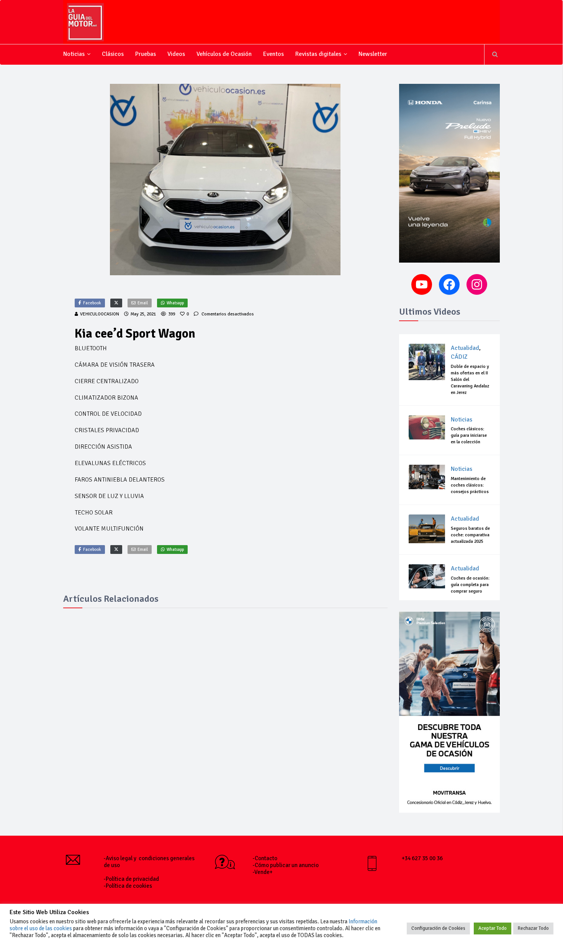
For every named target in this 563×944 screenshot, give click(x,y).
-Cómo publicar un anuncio (286, 865)
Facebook (92, 303)
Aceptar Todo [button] (492, 928)
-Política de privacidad (131, 878)
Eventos (273, 54)
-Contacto (265, 858)
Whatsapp (175, 303)
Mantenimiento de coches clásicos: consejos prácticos (470, 485)
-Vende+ (263, 872)
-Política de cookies (128, 885)
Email (142, 303)
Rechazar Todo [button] (533, 928)
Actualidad (465, 348)
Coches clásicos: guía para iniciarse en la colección (469, 435)
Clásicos (113, 54)
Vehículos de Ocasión (224, 54)
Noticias (74, 54)
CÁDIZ (459, 357)
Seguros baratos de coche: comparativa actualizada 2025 (470, 535)
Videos (176, 54)
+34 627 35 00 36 (422, 858)
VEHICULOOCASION (99, 314)
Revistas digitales (318, 54)
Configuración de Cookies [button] (438, 928)
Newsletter (372, 54)
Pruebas (145, 54)
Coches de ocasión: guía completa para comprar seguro (470, 584)
